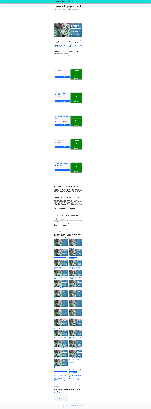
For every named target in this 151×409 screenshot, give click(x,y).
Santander (59, 70)
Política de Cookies (79, 405)
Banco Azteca (60, 140)
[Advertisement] (68, 17)
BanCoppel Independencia (63, 163)
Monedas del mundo (58, 398)
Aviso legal (67, 405)
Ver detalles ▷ (62, 76)
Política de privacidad (73, 405)
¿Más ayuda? (76, 78)
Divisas (72, 1)
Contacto (83, 405)
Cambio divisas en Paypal (58, 400)
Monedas (68, 1)
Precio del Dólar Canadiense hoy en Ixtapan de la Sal (62, 392)
